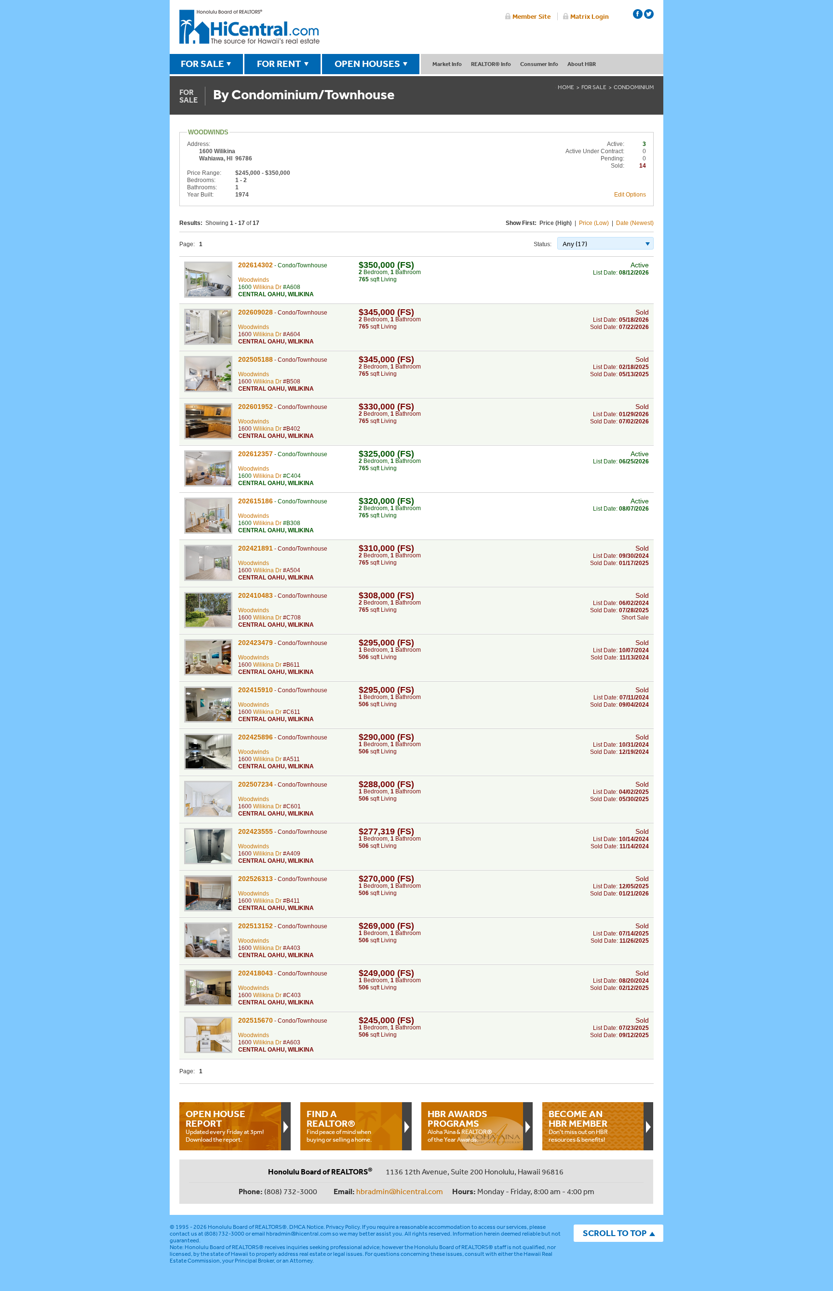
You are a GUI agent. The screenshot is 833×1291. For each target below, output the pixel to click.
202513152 (255, 926)
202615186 (255, 501)
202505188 (255, 359)
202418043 (255, 973)
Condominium (634, 87)
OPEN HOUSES (367, 63)
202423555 (255, 831)
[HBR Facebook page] (638, 14)
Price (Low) (594, 223)
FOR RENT (279, 63)
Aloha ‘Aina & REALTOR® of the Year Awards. (460, 1126)
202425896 (255, 737)
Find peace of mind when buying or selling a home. (339, 1126)
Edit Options (630, 194)
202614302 (255, 265)
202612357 (255, 454)
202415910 (255, 690)
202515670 (255, 1020)
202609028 (255, 312)
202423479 (255, 642)
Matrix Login (589, 16)
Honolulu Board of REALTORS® (247, 1227)
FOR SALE (202, 63)
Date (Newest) (635, 223)
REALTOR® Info (491, 63)
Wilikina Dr (267, 287)
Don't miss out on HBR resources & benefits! (578, 1126)
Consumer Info (539, 63)
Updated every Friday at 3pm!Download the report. (225, 1126)
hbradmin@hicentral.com (399, 1191)
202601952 (255, 406)
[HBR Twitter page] (649, 14)
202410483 (255, 595)
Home (566, 87)
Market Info (447, 63)
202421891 (255, 548)
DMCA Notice (306, 1227)
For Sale (593, 87)
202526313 (255, 879)
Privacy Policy (343, 1227)
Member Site (531, 16)
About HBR (581, 63)
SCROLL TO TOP (614, 1232)
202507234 (255, 784)
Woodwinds (253, 280)
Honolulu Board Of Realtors (249, 27)
